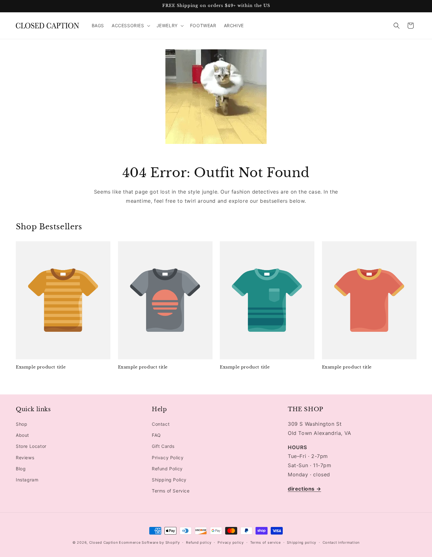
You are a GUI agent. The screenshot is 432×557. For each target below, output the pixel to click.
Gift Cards (163, 446)
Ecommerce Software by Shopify (149, 542)
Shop (21, 424)
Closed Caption (103, 542)
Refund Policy (167, 468)
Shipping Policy (169, 479)
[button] (130, 25)
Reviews (25, 457)
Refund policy (198, 542)
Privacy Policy (167, 457)
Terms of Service (171, 490)
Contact (161, 424)
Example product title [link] (41, 367)
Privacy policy (231, 542)
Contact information (341, 542)
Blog (21, 468)
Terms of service (265, 542)
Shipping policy (301, 542)
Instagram (27, 479)
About (22, 435)
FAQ (156, 435)
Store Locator (31, 446)
